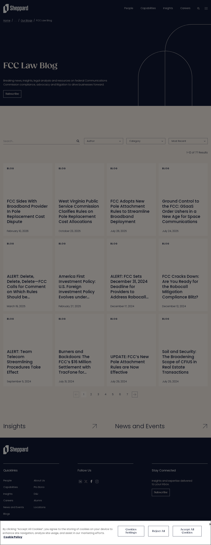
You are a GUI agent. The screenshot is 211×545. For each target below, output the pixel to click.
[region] (105, 533)
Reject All (158, 531)
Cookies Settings (130, 531)
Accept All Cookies (187, 531)
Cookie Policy (12, 537)
